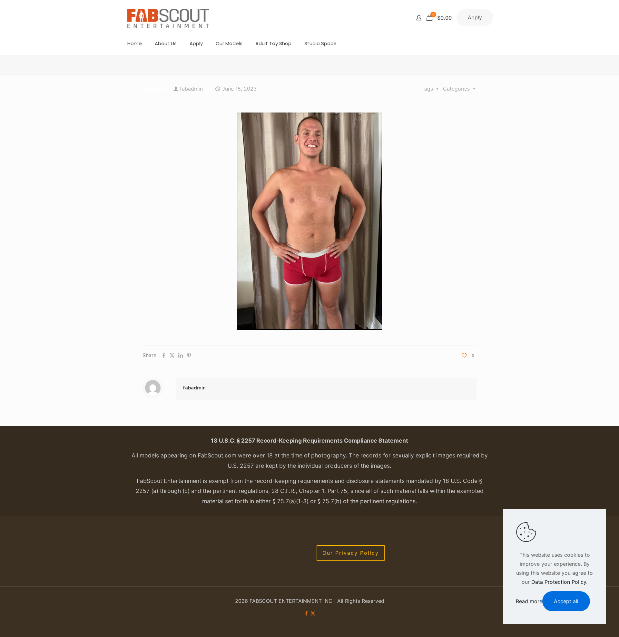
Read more (529, 601)
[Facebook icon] (306, 613)
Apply (475, 17)
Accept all (566, 601)
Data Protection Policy (558, 582)
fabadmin (191, 88)
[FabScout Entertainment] (168, 17)
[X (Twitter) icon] (312, 613)
